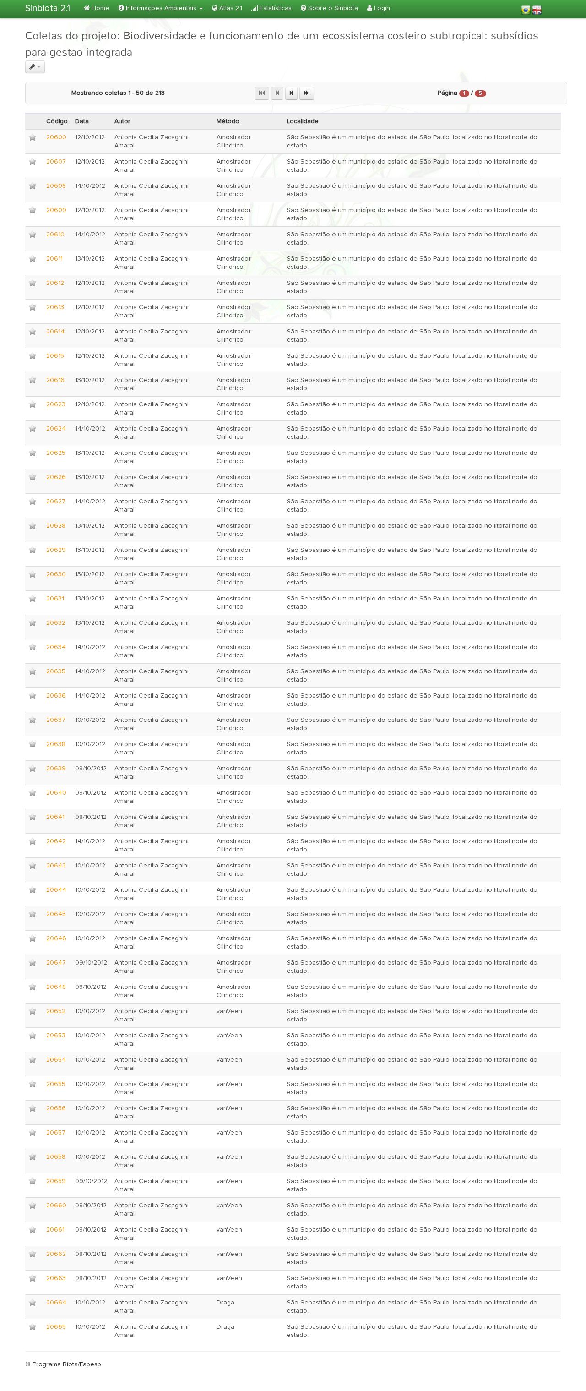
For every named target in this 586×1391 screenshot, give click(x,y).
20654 (56, 1060)
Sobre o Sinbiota (332, 8)
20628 (55, 526)
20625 (55, 453)
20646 (56, 938)
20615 (55, 356)
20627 (55, 501)
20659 (56, 1181)
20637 (55, 720)
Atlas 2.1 (229, 8)
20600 (56, 137)
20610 (55, 234)
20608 (56, 186)
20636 (56, 696)
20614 (55, 331)
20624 (56, 428)
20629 (56, 550)
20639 (56, 768)
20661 (55, 1230)
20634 (56, 647)
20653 (55, 1035)
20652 (55, 1011)
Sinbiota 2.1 (47, 8)
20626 (56, 477)
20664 (56, 1302)
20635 (55, 671)
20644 (56, 890)
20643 (56, 865)
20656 (56, 1108)
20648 (56, 987)
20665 (56, 1327)
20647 (56, 963)
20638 (55, 744)
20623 (55, 404)
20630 (56, 574)
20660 (56, 1205)
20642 (56, 841)
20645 (56, 914)
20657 (55, 1132)
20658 (55, 1157)
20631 (55, 598)
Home (99, 8)
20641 (55, 817)
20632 (55, 623)
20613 (55, 307)
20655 (55, 1084)
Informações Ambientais (161, 8)
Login (381, 8)
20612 (55, 283)
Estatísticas (275, 8)
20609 (56, 210)
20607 (56, 161)
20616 (55, 380)
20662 (56, 1254)
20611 (54, 259)
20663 (56, 1278)
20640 (56, 793)
